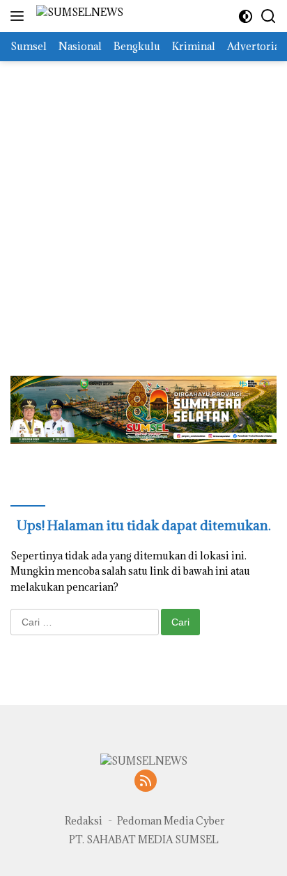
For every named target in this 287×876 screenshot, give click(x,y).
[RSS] (145, 782)
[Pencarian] (269, 16)
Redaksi (83, 820)
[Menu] (19, 16)
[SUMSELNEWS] (78, 16)
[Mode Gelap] (246, 16)
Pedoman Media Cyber (171, 820)
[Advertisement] (143, 204)
